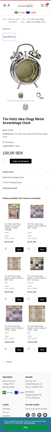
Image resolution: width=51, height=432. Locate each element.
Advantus (6, 29)
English (33, 12)
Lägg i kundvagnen (21, 161)
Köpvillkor (7, 416)
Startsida (6, 409)
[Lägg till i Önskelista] (6, 249)
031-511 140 (31, 381)
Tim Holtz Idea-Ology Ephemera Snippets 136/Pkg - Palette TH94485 (13, 227)
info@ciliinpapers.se (34, 384)
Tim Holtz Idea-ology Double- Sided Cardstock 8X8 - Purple (36, 226)
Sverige (21, 12)
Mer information (29, 423)
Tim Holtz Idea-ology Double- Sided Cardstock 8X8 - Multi (14, 278)
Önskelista (9, 142)
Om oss (6, 412)
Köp (19, 250)
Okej (26, 427)
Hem (4, 19)
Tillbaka (8, 362)
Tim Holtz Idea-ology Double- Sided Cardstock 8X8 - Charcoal (36, 278)
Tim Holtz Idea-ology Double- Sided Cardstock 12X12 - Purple (14, 328)
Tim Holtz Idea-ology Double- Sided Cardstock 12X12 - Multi (36, 328)
